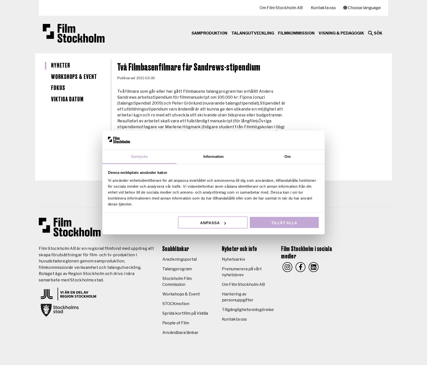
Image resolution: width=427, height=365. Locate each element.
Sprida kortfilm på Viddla (185, 313)
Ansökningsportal (179, 259)
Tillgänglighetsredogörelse (248, 309)
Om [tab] (287, 156)
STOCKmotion (175, 303)
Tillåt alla (284, 223)
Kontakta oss (323, 7)
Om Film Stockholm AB (281, 7)
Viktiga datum (67, 99)
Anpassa (210, 223)
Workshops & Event (74, 77)
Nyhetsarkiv (233, 259)
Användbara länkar (180, 332)
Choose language (364, 7)
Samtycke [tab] (139, 156)
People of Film (175, 323)
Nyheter (60, 65)
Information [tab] (213, 156)
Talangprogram (177, 269)
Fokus (58, 88)
